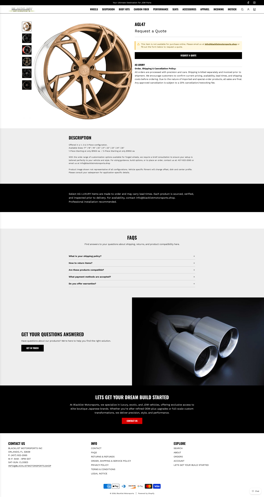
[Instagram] (254, 2)
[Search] (242, 9)
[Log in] (248, 9)
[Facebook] (248, 2)
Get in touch (32, 348)
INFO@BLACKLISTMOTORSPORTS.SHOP (29, 466)
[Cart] (254, 9)
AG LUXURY (140, 64)
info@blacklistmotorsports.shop (221, 44)
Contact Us (132, 420)
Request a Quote (188, 55)
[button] (36, 71)
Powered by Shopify (146, 493)
